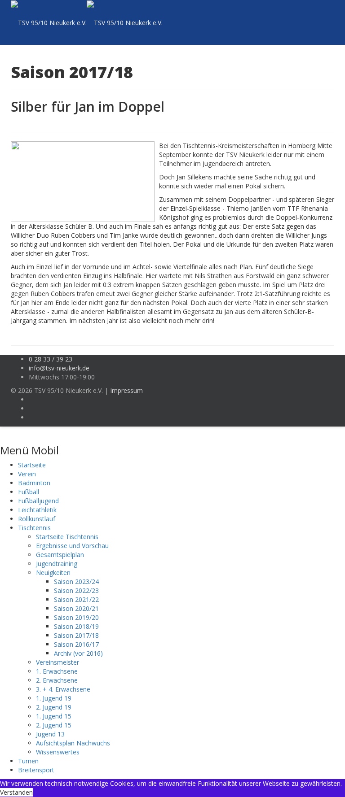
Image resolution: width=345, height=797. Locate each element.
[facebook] (31, 399)
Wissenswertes (58, 752)
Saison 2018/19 (76, 626)
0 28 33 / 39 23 (50, 359)
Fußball (28, 492)
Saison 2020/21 (76, 608)
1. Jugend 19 (53, 698)
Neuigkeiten (53, 572)
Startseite (32, 465)
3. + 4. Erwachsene (63, 689)
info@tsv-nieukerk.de (59, 368)
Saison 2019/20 (76, 617)
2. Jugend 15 (53, 725)
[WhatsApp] (31, 417)
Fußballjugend (38, 500)
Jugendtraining (56, 563)
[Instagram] (31, 408)
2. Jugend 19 (53, 707)
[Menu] (299, 22)
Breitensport (36, 770)
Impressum (126, 390)
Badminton (34, 483)
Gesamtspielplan (60, 554)
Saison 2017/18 (76, 635)
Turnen (28, 761)
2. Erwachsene (57, 680)
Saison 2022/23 (76, 590)
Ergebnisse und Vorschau (72, 545)
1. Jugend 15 (53, 716)
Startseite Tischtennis (67, 536)
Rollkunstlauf (36, 518)
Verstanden (16, 792)
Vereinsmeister (57, 662)
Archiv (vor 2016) (78, 653)
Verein (27, 474)
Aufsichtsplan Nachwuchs (73, 743)
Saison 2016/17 (76, 644)
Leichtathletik (37, 509)
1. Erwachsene (57, 671)
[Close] (2, 431)
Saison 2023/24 (76, 581)
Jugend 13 (50, 734)
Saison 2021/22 (76, 599)
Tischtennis (34, 527)
